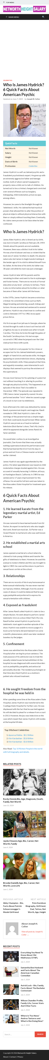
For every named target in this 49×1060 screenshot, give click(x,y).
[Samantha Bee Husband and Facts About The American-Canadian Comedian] (11, 968)
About (5, 1057)
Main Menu (14, 17)
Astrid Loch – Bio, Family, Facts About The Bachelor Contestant (33, 988)
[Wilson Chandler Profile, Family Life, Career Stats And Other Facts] (11, 1000)
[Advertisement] (24, 49)
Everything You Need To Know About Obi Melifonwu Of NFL (32, 955)
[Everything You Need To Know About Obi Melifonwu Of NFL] (11, 952)
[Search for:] (24, 1034)
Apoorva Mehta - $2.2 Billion (20, 735)
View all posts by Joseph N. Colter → (32, 933)
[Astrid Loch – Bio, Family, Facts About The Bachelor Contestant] (11, 985)
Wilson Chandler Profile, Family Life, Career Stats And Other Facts (32, 1003)
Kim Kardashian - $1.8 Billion (20, 738)
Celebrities (7, 80)
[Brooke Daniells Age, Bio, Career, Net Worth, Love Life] (24, 880)
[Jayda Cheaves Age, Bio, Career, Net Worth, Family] (24, 838)
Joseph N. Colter (33, 99)
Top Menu (10, 2)
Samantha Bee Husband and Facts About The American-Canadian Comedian (32, 971)
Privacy (20, 1057)
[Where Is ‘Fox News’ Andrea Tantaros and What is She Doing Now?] (11, 1016)
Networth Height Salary (27, 1053)
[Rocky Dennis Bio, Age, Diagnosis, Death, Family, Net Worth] (24, 796)
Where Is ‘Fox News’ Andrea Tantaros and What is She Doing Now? (32, 1018)
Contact (13, 1057)
